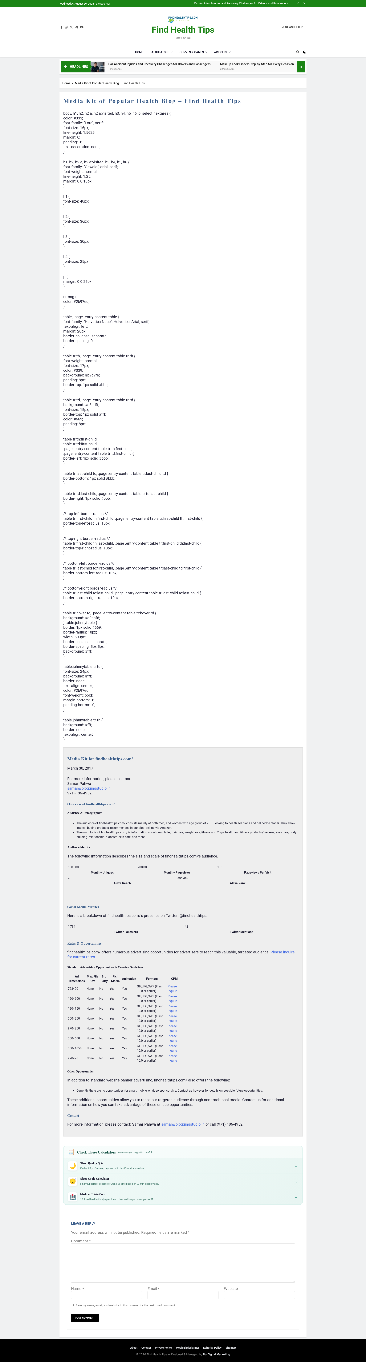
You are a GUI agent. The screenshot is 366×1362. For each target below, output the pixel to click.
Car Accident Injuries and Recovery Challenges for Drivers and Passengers (114, 64)
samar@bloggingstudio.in (89, 788)
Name (77, 1288)
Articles (220, 52)
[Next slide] (304, 3)
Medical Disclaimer (187, 1347)
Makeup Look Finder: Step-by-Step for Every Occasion (254, 3)
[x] (71, 27)
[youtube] (82, 27)
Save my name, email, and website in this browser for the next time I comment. (126, 1305)
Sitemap (231, 1347)
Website (231, 1288)
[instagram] (66, 27)
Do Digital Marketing (216, 1354)
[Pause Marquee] (301, 66)
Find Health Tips (183, 30)
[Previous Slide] (298, 3)
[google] (76, 27)
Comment (81, 1241)
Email (154, 1288)
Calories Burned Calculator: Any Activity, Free (288, 64)
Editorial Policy (212, 1347)
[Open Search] (297, 52)
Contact (146, 1347)
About (133, 1347)
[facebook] (61, 27)
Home (139, 52)
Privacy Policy (163, 1347)
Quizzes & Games (192, 52)
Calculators (159, 52)
